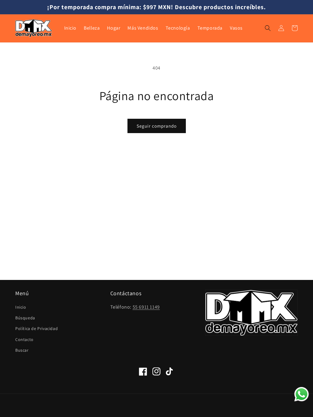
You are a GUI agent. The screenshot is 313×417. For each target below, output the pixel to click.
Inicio (20, 307)
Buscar (22, 350)
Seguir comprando (157, 126)
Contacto (24, 339)
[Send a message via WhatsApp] (301, 394)
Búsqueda (25, 318)
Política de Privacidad (36, 328)
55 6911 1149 (146, 307)
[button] (267, 28)
